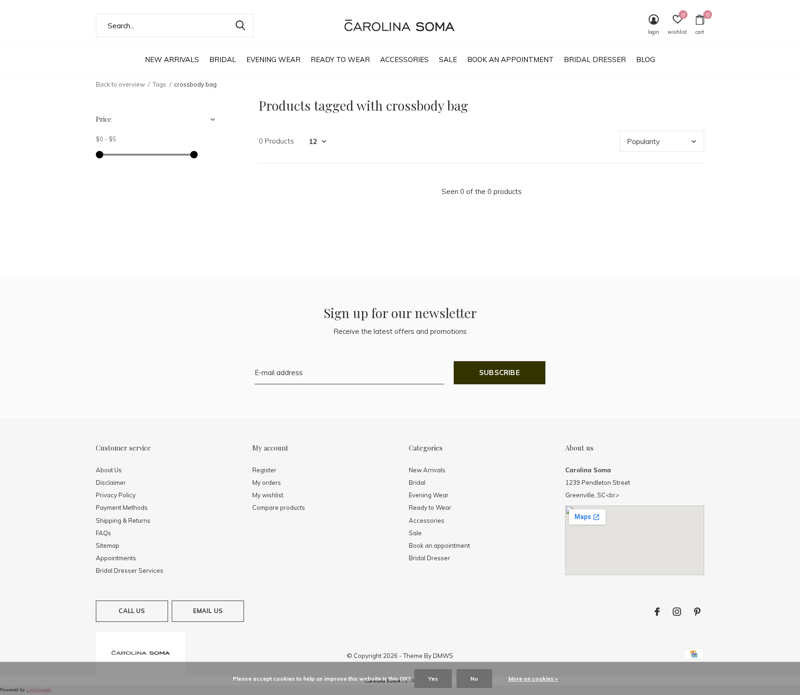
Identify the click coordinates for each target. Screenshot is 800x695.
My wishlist (267, 495)
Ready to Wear (340, 59)
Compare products (278, 507)
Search (240, 25)
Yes (433, 678)
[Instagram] (677, 611)
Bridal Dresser (595, 59)
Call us (132, 610)
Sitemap (107, 545)
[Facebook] (657, 611)
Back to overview (120, 84)
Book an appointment (510, 59)
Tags (159, 84)
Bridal (222, 59)
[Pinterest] (697, 611)
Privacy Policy (116, 495)
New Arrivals (172, 59)
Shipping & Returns (123, 520)
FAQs (103, 533)
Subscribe (499, 372)
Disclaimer (111, 482)
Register (264, 470)
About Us (109, 470)
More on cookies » (533, 678)
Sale (448, 59)
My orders (266, 482)
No (474, 678)
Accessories (404, 59)
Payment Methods (122, 507)
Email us (208, 610)
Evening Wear (273, 59)
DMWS (443, 655)
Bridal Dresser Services (129, 570)
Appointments (116, 558)
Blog (645, 59)
